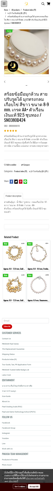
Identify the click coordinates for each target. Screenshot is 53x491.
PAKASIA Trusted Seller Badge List (15, 370)
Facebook (6, 423)
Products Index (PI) (20, 171)
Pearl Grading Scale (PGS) (12, 407)
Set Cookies (20, 486)
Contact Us (6, 339)
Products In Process (10, 460)
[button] (42, 3)
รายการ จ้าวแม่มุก (9, 391)
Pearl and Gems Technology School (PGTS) (19, 412)
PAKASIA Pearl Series (10, 344)
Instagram (6, 433)
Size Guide (6, 396)
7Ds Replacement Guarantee (13, 349)
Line (3, 444)
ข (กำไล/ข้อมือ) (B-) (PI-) (38, 171)
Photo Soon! (7, 465)
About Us (6, 401)
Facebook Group (8, 428)
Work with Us (7, 449)
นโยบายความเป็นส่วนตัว (35, 478)
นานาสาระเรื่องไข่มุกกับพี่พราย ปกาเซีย (17, 386)
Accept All (34, 486)
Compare (26, 165)
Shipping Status (8, 354)
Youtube (5, 438)
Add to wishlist (11, 165)
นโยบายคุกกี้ (13, 481)
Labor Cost (6, 375)
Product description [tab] (13, 196)
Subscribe (7, 327)
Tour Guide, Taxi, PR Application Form (16, 365)
